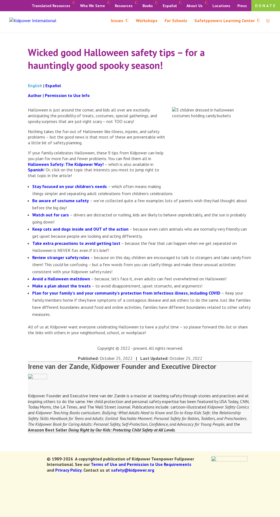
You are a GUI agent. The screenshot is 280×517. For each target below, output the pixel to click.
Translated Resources (51, 5)
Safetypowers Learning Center (224, 21)
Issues (117, 21)
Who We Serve (92, 5)
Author (35, 95)
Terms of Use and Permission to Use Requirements (141, 464)
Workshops (147, 21)
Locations (221, 5)
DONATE (265, 5)
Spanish (35, 169)
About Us (194, 5)
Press (242, 5)
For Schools (176, 21)
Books (147, 5)
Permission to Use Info (67, 95)
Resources (124, 5)
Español (170, 5)
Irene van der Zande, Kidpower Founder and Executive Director (122, 366)
